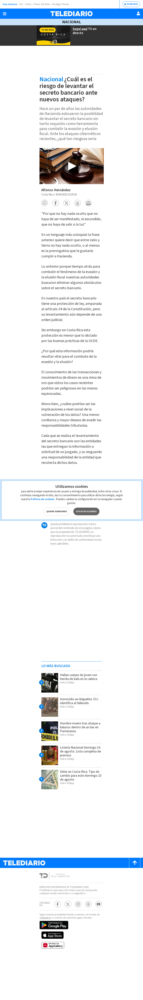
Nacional (71, 22)
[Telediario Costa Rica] (71, 14)
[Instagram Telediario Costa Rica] (78, 904)
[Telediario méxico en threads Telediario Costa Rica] (88, 904)
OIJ (21, 4)
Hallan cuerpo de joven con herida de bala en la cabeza (78, 677)
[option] (71, 166)
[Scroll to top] (134, 863)
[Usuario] (138, 13)
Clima (28, 4)
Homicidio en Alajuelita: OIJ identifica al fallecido (79, 701)
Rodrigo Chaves (61, 4)
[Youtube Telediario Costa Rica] (98, 904)
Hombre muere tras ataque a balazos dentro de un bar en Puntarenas (80, 727)
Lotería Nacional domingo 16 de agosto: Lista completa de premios (80, 751)
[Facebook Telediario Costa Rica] (57, 904)
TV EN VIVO (132, 4)
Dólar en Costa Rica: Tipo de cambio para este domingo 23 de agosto (80, 775)
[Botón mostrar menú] (5, 14)
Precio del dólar (42, 4)
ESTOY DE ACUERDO (86, 511)
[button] (45, 203)
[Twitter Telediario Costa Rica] (68, 904)
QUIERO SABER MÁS (56, 511)
